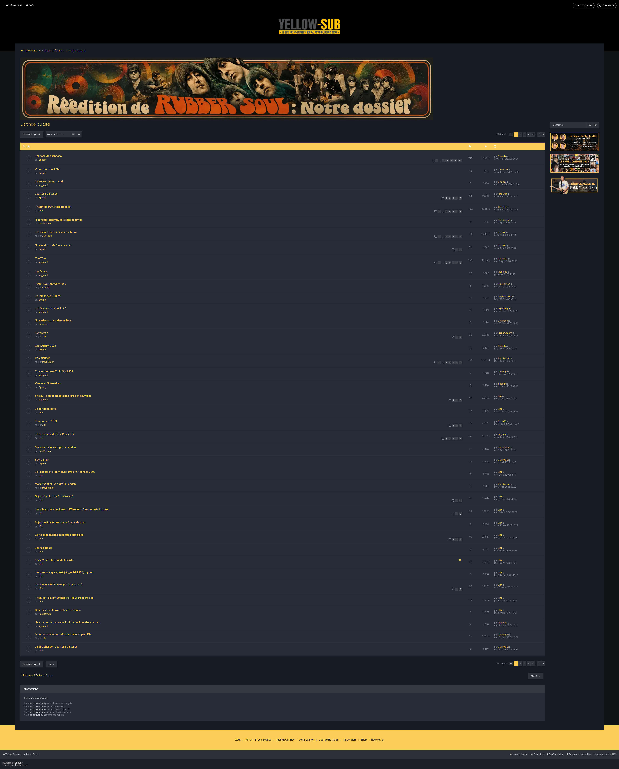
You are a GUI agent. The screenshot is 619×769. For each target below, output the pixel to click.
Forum (249, 739)
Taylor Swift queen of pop (50, 283)
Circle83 (502, 181)
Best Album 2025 (45, 345)
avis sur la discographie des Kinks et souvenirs (63, 395)
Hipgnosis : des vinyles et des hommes (58, 219)
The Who (40, 258)
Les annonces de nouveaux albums (56, 232)
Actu (238, 739)
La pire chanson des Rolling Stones (56, 646)
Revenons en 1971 (46, 421)
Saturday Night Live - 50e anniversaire (58, 610)
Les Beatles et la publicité (50, 308)
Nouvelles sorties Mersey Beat (53, 320)
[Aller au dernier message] (507, 156)
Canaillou (502, 258)
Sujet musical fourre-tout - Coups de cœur (60, 522)
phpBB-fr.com (21, 765)
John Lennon (306, 739)
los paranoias (505, 296)
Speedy (43, 160)
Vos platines (42, 358)
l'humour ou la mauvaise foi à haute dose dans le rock (67, 622)
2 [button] (520, 134)
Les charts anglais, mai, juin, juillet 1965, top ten (64, 572)
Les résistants (43, 547)
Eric (500, 396)
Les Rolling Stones (46, 193)
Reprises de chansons (48, 156)
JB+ (41, 210)
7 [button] (539, 134)
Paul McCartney (285, 739)
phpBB (18, 762)
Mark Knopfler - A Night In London (55, 447)
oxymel (42, 173)
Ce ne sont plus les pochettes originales (59, 534)
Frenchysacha (505, 333)
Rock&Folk (41, 332)
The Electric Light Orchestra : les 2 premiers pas (64, 597)
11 (460, 160)
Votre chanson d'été (47, 169)
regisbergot (504, 308)
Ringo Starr (349, 739)
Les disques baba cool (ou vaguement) (58, 584)
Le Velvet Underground (49, 181)
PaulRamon (45, 223)
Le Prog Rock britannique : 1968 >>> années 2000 (65, 471)
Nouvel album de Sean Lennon (53, 245)
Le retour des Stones (47, 296)
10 (455, 160)
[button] (511, 134)
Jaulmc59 (503, 169)
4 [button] (528, 134)
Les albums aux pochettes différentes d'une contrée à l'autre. (72, 509)
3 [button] (524, 134)
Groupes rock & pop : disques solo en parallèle (63, 634)
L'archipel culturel (35, 124)
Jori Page (47, 236)
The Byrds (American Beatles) (53, 206)
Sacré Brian (42, 459)
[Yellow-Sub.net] (309, 25)
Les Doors (41, 271)
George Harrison (329, 739)
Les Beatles (264, 739)
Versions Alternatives (48, 383)
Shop (364, 739)
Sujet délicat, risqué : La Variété (54, 496)
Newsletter (377, 739)
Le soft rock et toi (46, 408)
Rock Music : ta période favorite (54, 560)
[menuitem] (29, 5)
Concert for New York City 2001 (54, 371)
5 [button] (532, 134)
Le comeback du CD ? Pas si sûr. (54, 434)
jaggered (43, 185)
